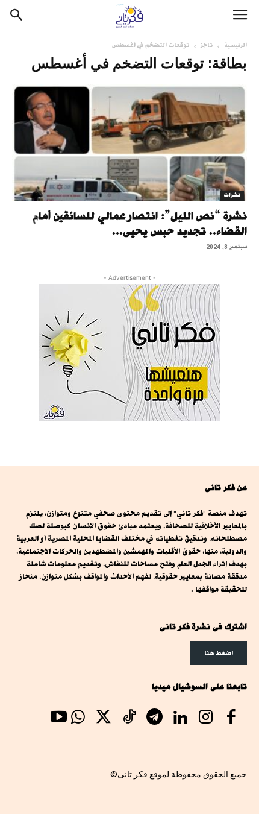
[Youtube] (58, 718)
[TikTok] (129, 718)
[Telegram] (154, 718)
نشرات (232, 195)
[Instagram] (205, 718)
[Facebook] (231, 718)
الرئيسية (235, 45)
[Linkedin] (180, 718)
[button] (239, 16)
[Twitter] (103, 718)
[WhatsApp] (77, 718)
